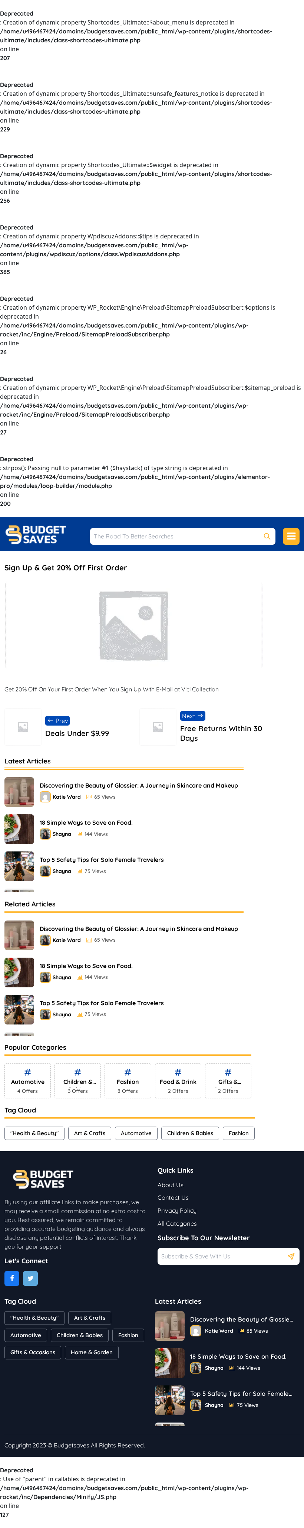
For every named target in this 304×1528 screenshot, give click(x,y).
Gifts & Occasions (32, 1352)
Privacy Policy (177, 1210)
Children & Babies (190, 1133)
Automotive (136, 1133)
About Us (171, 1185)
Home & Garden (92, 1352)
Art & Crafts (89, 1133)
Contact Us (173, 1197)
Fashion (239, 1133)
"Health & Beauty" (34, 1133)
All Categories (177, 1223)
